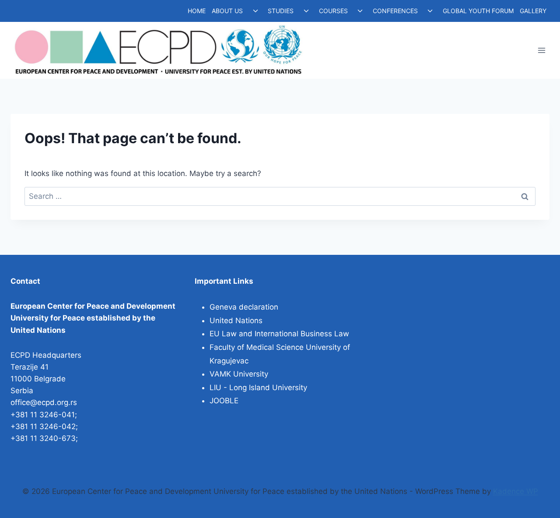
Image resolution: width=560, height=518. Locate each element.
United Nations (236, 320)
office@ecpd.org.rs (43, 402)
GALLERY (533, 10)
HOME (197, 10)
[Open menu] (541, 50)
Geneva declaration (244, 307)
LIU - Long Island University (258, 387)
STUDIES (281, 10)
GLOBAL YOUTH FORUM (478, 10)
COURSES (333, 10)
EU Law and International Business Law (279, 333)
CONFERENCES (395, 10)
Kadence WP (515, 491)
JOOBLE (224, 400)
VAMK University (239, 374)
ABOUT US (227, 10)
